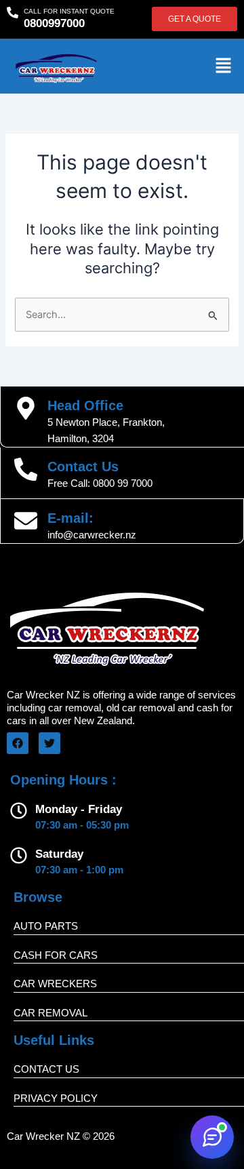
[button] (223, 66)
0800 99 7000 (122, 483)
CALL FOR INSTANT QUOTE (69, 11)
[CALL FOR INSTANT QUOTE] (12, 12)
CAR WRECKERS (55, 983)
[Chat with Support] (212, 1137)
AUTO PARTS (46, 926)
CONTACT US (46, 1069)
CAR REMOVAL (50, 1012)
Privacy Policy (56, 1098)
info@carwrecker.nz (91, 535)
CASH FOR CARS (56, 955)
